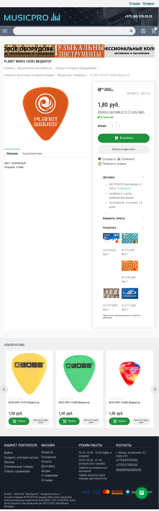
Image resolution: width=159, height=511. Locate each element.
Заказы (9, 462)
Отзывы (134, 4)
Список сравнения (17, 471)
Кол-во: (102, 125)
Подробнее (124, 188)
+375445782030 (127, 460)
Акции (45, 471)
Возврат (149, 4)
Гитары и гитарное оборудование (76, 68)
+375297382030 (127, 465)
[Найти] (131, 31)
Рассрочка (48, 457)
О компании (49, 475)
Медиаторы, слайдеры (72, 75)
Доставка (48, 466)
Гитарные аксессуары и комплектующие (29, 75)
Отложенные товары (18, 467)
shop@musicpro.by (128, 469)
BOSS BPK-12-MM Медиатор (124, 402)
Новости (47, 452)
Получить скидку (115, 164)
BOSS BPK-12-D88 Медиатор (74, 402)
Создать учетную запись (21, 457)
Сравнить (128, 159)
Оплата (46, 462)
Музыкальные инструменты (35, 68)
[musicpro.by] (32, 16)
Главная (9, 68)
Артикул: (133, 93)
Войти (8, 453)
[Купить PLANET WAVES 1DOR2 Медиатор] (46, 113)
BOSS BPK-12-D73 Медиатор (23, 402)
